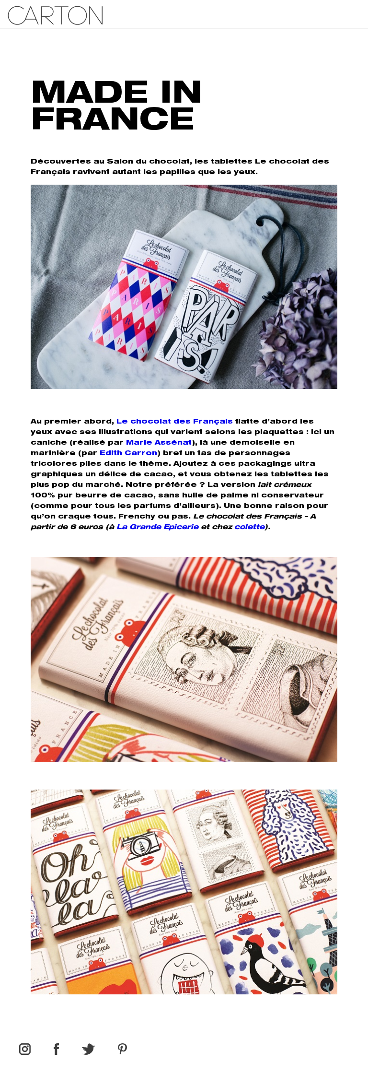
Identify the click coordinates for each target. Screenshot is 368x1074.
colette (249, 527)
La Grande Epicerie (157, 527)
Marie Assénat (159, 443)
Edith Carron (128, 453)
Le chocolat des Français (174, 422)
